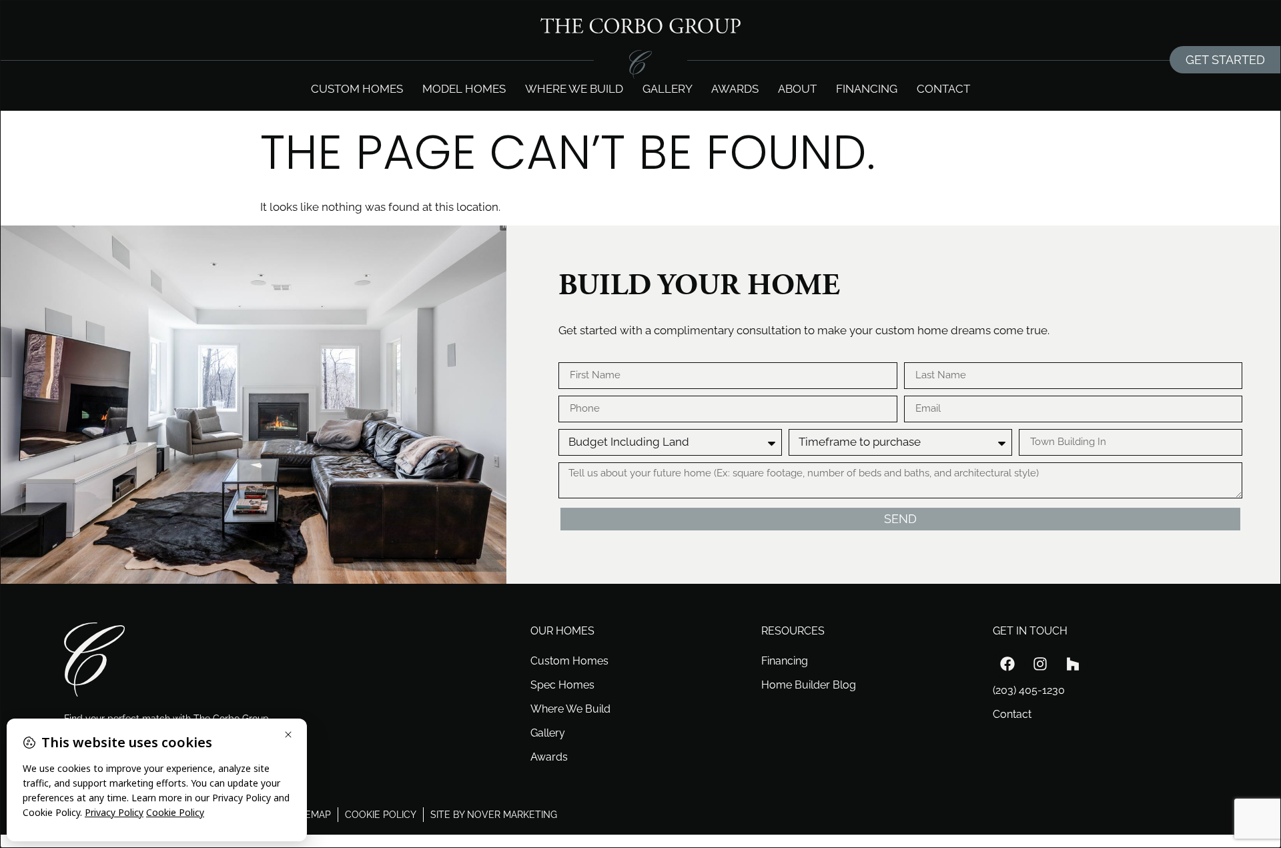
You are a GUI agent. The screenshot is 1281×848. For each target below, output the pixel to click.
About (797, 88)
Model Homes (464, 88)
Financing (866, 88)
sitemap (311, 814)
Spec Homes (562, 685)
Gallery (668, 88)
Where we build (574, 88)
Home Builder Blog (808, 685)
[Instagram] (1040, 664)
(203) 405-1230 (1029, 690)
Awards (735, 88)
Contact (943, 88)
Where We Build (570, 709)
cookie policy (380, 814)
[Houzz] (1073, 664)
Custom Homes (357, 88)
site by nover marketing (493, 814)
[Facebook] (1007, 664)
